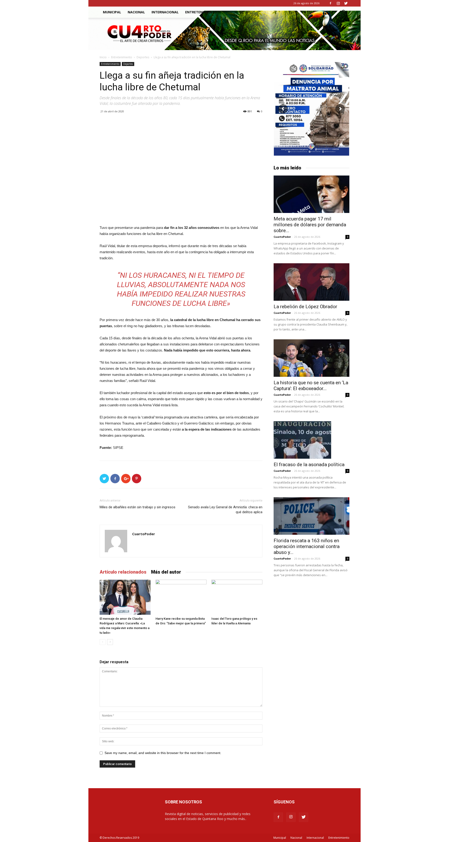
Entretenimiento (201, 12)
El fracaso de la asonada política (309, 464)
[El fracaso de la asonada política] (311, 440)
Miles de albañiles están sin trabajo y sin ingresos (137, 507)
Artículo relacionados (123, 572)
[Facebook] (330, 3)
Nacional (136, 12)
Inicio (103, 57)
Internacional (165, 12)
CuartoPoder (143, 533)
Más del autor (166, 572)
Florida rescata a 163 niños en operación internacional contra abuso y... (307, 546)
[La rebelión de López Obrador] (311, 282)
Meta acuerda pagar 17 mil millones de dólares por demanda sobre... (310, 224)
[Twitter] (345, 3)
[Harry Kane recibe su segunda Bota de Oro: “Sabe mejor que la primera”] (181, 597)
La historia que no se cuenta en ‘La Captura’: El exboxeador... (311, 385)
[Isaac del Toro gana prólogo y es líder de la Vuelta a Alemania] (236, 597)
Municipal (112, 12)
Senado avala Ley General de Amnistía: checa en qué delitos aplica (225, 509)
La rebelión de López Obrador (305, 306)
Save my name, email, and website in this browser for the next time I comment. (163, 753)
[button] (343, 12)
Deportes (143, 57)
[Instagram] (338, 3)
